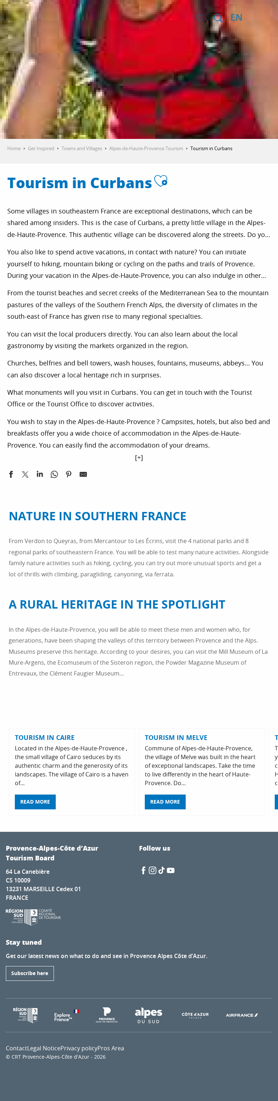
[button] (218, 18)
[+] (139, 457)
